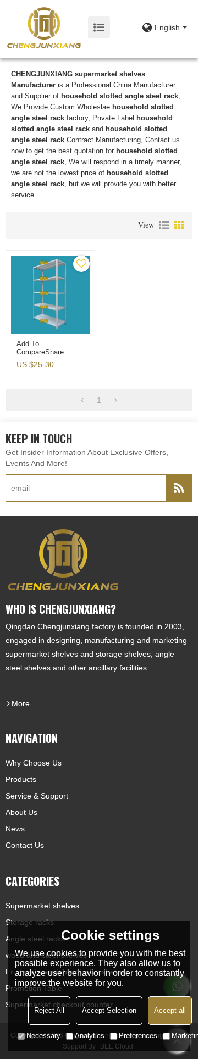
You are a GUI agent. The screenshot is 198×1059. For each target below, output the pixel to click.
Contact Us (25, 845)
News (15, 828)
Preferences (138, 1036)
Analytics (90, 1036)
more (21, 703)
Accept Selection (109, 1010)
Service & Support (37, 795)
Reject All (49, 1010)
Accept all (170, 1010)
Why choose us (34, 762)
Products (21, 779)
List (164, 225)
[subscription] (179, 488)
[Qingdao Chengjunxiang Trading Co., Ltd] (44, 27)
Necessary (43, 1036)
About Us (21, 812)
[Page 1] (82, 400)
